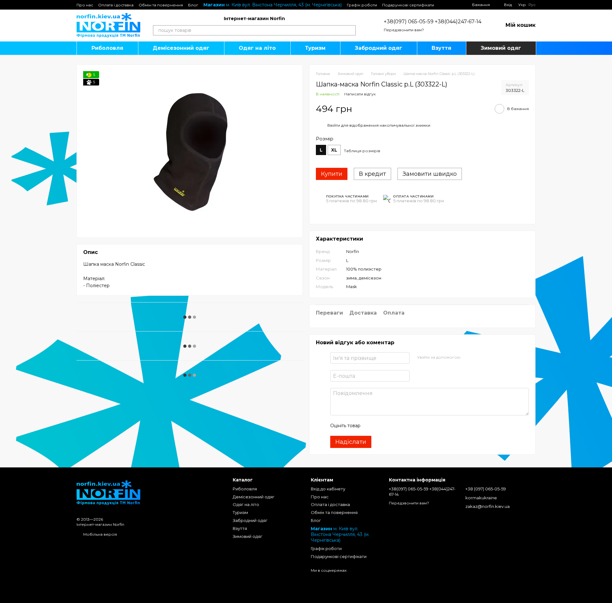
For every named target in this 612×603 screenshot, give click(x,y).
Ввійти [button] (333, 125)
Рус (532, 5)
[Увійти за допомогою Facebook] (467, 357)
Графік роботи (362, 5)
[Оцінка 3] (391, 425)
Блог (193, 5)
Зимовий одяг (501, 48)
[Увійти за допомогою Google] (478, 357)
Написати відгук (360, 94)
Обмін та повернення (161, 5)
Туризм (315, 48)
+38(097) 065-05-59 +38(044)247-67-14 (432, 22)
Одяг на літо (257, 48)
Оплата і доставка (116, 5)
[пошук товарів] (351, 30)
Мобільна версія (99, 534)
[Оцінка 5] (412, 425)
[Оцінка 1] (371, 425)
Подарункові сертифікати (408, 5)
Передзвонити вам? (404, 29)
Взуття (441, 48)
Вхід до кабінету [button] (328, 488)
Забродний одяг (378, 48)
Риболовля (107, 48)
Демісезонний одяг (181, 48)
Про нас (84, 5)
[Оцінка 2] (381, 425)
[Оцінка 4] (402, 425)
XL (334, 150)
